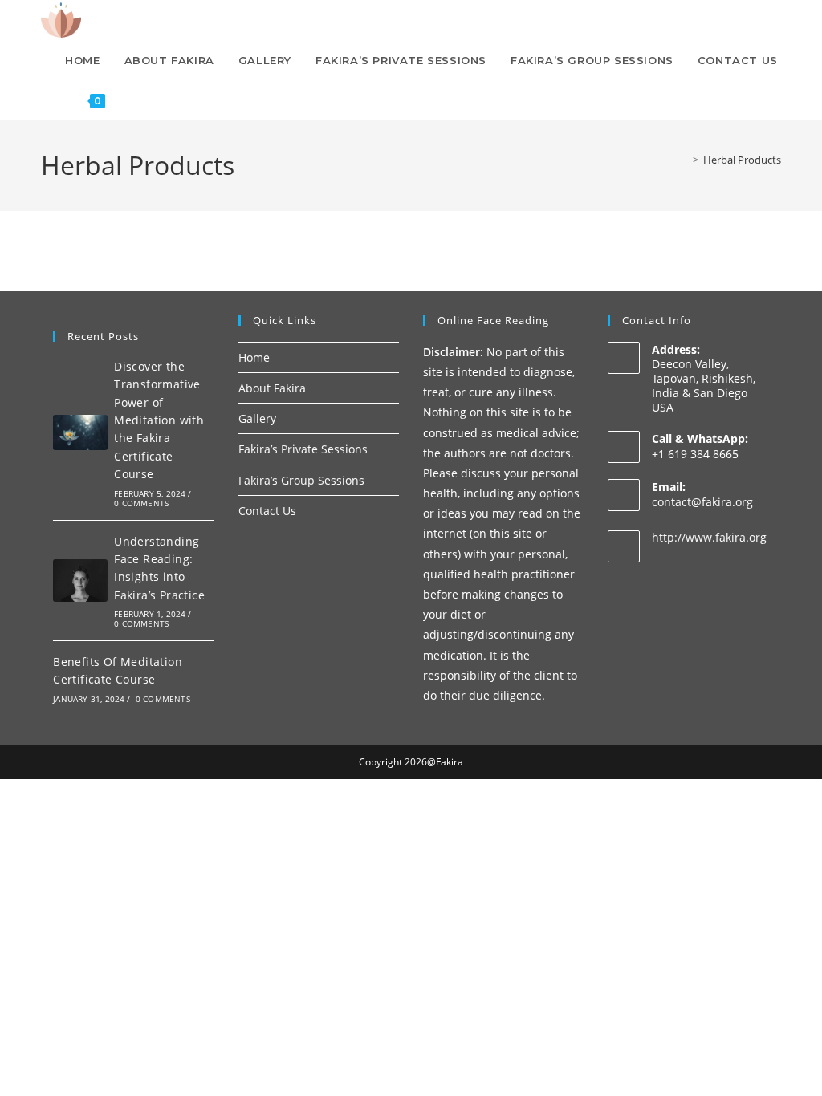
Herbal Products (742, 159)
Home (254, 357)
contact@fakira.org (702, 501)
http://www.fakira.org (709, 537)
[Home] (684, 159)
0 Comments (141, 503)
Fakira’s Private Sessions (303, 449)
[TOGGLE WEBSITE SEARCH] (133, 100)
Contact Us (267, 510)
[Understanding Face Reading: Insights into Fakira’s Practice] (80, 580)
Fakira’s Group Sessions (301, 480)
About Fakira (272, 388)
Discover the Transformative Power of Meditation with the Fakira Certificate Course (159, 420)
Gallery (257, 418)
